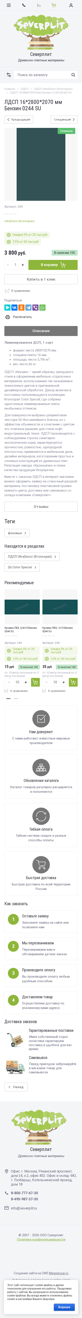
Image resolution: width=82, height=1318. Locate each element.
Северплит (41, 54)
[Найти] (73, 74)
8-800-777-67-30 (24, 1193)
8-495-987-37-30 (24, 1199)
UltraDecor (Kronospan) (19, 221)
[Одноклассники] (21, 307)
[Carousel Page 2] (16, 698)
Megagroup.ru (58, 1273)
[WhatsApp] (42, 307)
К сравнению (20, 291)
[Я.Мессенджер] (7, 307)
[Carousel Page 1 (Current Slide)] (8, 698)
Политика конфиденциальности (41, 1239)
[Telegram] (28, 307)
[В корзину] (35, 682)
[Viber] (35, 307)
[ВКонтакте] (14, 307)
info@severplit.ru (24, 1208)
